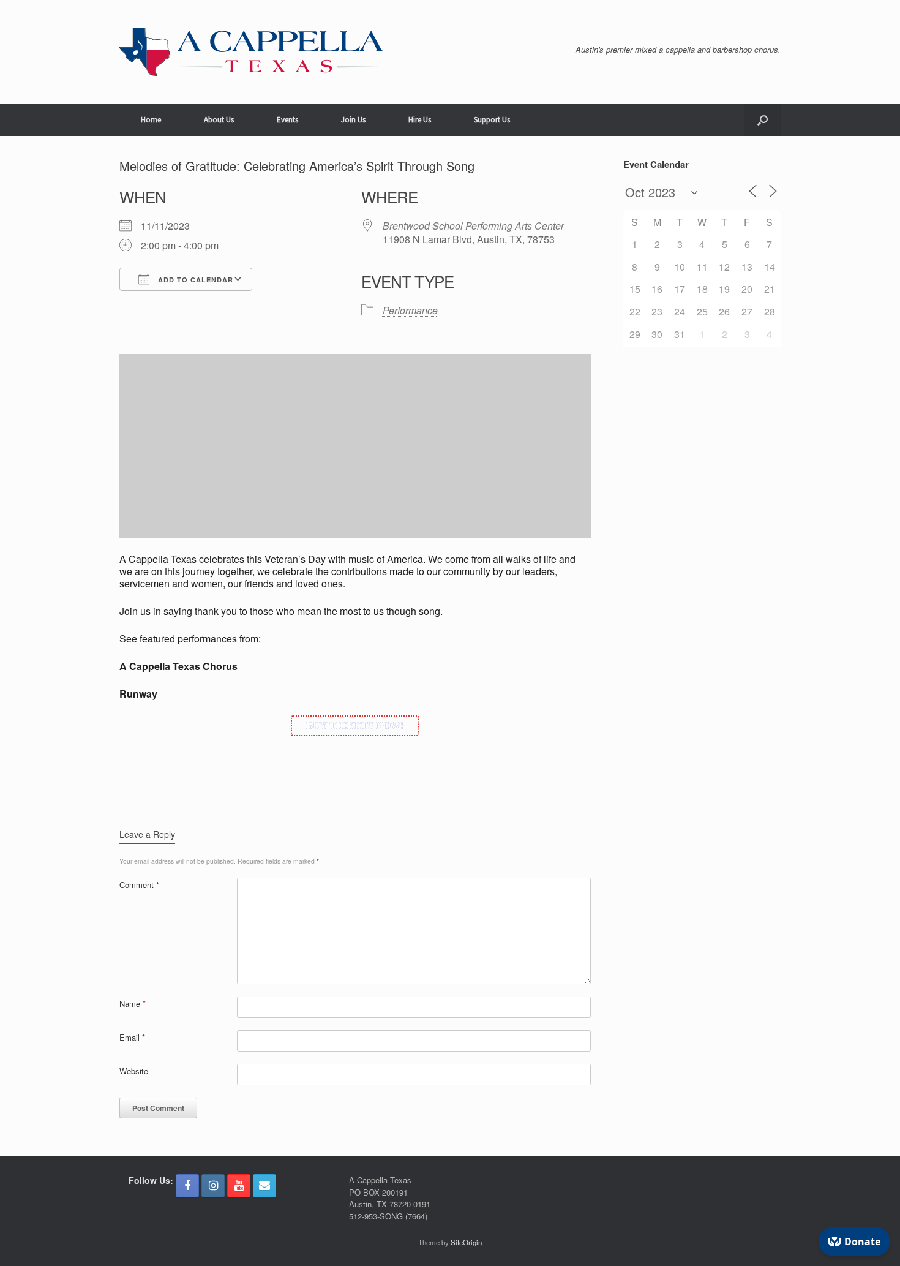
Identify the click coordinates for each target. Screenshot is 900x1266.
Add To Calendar (194, 279)
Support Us (492, 120)
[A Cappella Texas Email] (264, 1185)
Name (132, 1003)
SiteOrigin (466, 1242)
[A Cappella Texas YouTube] (238, 1185)
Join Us (353, 120)
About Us (219, 120)
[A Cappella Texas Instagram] (213, 1185)
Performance (410, 310)
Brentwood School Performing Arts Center (473, 226)
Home (151, 120)
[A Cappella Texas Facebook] (187, 1185)
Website (133, 1071)
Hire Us (419, 120)
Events (287, 120)
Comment (139, 885)
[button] (762, 120)
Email (132, 1037)
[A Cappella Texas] (251, 52)
